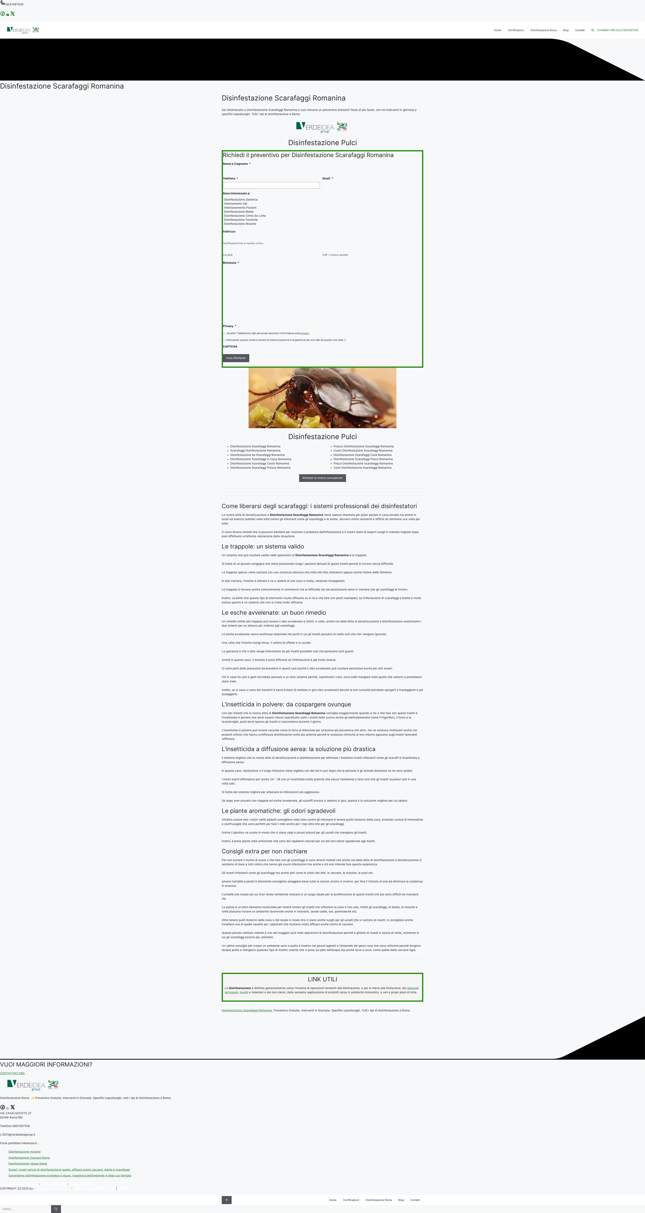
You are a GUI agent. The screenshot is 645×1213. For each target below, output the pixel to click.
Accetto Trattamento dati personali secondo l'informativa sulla (268, 333)
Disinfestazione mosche (25, 1151)
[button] (592, 30)
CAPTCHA (230, 346)
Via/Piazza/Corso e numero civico (243, 243)
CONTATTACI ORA (12, 1073)
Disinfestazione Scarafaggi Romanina (247, 1010)
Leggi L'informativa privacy (19, 1184)
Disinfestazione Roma (543, 30)
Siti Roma (124, 1188)
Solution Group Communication (94, 1188)
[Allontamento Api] (321, 204)
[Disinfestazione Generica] (321, 200)
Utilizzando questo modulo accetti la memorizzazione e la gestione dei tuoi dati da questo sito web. (286, 340)
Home (497, 30)
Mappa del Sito (79, 1184)
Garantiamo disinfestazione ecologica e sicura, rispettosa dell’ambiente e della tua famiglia (70, 1175)
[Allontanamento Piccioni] (321, 208)
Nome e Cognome (237, 163)
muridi (244, 992)
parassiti (413, 988)
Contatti (580, 30)
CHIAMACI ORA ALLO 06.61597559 (617, 30)
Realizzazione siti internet (53, 1188)
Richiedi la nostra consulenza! (323, 478)
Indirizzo (229, 231)
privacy (305, 333)
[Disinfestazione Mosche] (321, 224)
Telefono (230, 178)
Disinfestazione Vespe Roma (28, 1163)
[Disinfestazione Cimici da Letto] (321, 216)
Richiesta (231, 262)
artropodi (232, 992)
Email (327, 178)
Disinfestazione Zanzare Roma (29, 1157)
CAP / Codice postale (335, 254)
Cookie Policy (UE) (54, 1184)
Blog (566, 30)
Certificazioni (516, 30)
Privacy (229, 326)
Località (227, 254)
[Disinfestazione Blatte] (321, 212)
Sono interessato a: (236, 193)
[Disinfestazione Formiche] (321, 220)
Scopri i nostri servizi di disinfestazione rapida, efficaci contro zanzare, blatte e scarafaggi (69, 1169)
